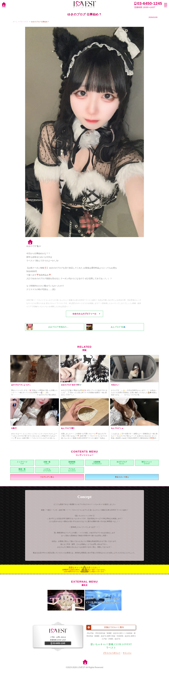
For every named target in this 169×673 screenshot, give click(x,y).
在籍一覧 (47, 462)
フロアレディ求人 (47, 477)
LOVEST (81, 667)
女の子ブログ (122, 462)
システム (47, 469)
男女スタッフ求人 (122, 477)
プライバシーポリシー (111, 653)
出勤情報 (97, 462)
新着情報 (72, 462)
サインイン (127, 653)
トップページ (22, 462)
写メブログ (24, 22)
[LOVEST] (84, 5)
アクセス (72, 469)
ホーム (15, 22)
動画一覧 (22, 469)
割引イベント (147, 462)
